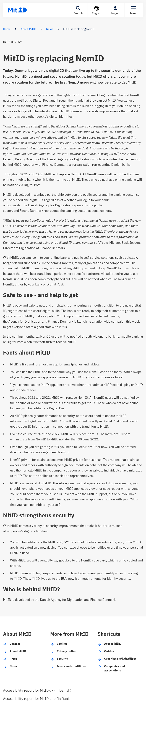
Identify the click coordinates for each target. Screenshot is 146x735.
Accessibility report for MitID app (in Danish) (38, 698)
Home (7, 29)
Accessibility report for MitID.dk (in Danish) (37, 690)
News (49, 29)
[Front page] (17, 10)
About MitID (28, 29)
